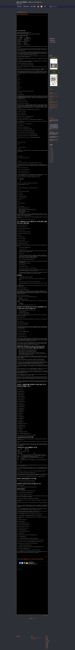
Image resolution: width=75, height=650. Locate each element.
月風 (46, 556)
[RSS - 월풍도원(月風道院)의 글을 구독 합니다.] (38, 6)
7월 (50, 146)
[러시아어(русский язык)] (50, 42)
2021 (51, 145)
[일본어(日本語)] (54, 42)
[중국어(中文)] (53, 42)
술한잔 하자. (51, 99)
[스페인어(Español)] (51, 40)
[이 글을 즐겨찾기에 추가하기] (25, 563)
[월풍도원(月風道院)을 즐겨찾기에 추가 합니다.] (44, 6)
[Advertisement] (32, 23)
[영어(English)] (50, 40)
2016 (51, 151)
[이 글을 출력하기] (27, 563)
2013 (51, 154)
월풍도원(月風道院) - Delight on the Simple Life (29, 2)
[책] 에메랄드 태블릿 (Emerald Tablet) (53, 129)
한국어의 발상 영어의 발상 (22, 14)
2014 (51, 153)
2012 (51, 155)
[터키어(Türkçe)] (51, 42)
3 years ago (57, 134)
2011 (51, 156)
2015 (51, 152)
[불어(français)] (53, 40)
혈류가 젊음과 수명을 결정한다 (53, 93)
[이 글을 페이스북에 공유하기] (20, 563)
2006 (51, 162)
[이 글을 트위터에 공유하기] (22, 563)
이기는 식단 (51, 100)
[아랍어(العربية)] (54, 40)
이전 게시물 (45, 615)
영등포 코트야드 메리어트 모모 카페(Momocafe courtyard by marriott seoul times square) (54, 107)
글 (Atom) (34, 618)
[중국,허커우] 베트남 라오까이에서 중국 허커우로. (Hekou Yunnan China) (54, 103)
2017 (51, 150)
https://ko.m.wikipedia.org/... (53, 132)
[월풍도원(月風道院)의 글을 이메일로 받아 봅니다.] (41, 6)
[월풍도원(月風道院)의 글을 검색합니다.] (54, 6)
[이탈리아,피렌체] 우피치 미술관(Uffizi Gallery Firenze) (54, 105)
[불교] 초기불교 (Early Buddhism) (53, 134)
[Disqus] (32, 580)
